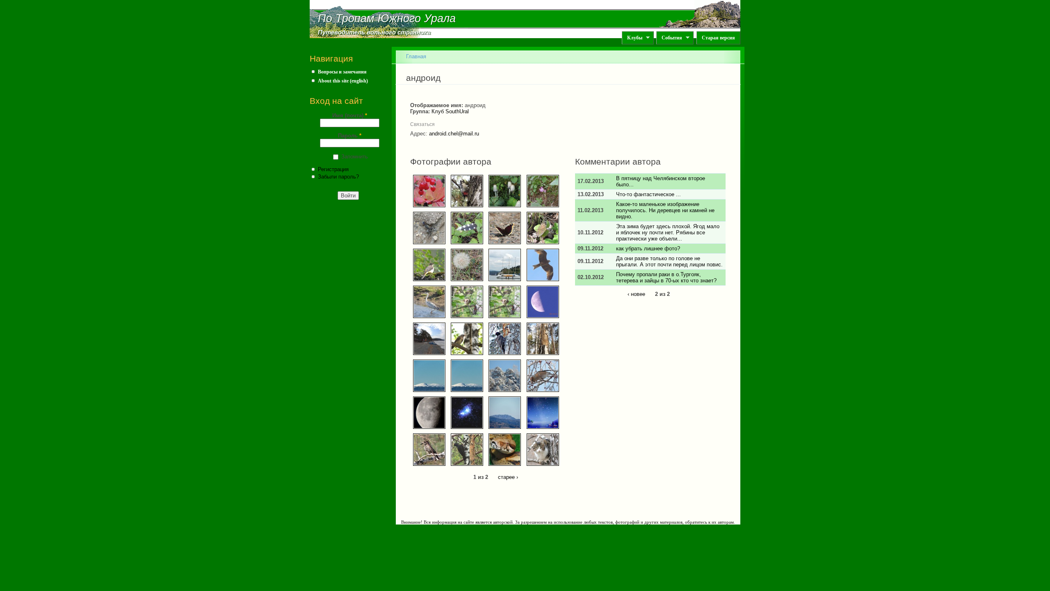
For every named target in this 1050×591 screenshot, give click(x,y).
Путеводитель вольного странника (374, 32)
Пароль (349, 136)
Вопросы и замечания (342, 72)
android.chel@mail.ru (454, 134)
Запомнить (354, 156)
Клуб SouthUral (450, 111)
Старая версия (718, 38)
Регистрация (333, 169)
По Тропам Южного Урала (387, 18)
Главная (416, 56)
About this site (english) (343, 81)
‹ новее (636, 294)
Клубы (632, 38)
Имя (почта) (349, 115)
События (669, 38)
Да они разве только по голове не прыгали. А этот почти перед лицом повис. (669, 261)
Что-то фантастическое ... (648, 194)
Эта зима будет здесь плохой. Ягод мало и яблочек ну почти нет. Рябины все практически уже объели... (667, 232)
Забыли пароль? (338, 177)
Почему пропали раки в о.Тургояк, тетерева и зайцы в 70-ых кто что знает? (666, 277)
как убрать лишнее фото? (648, 248)
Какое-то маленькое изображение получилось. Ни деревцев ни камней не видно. (665, 210)
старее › (508, 477)
